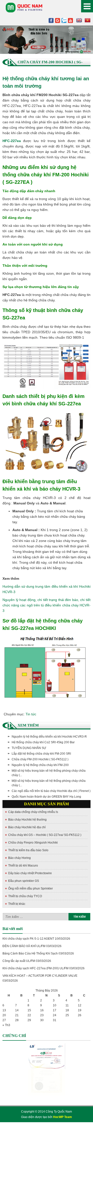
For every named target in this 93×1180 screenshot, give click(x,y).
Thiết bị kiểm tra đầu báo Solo (28, 850)
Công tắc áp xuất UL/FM (18, 961)
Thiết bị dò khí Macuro (23, 865)
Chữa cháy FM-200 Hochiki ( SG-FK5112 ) (40, 759)
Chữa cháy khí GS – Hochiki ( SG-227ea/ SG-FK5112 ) (44, 835)
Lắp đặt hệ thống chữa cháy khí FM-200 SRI (41, 753)
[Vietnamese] (88, 20)
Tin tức (31, 714)
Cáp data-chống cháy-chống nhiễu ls (33, 812)
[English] (79, 20)
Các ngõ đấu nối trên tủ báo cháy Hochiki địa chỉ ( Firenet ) (51, 791)
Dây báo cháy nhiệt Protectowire (30, 873)
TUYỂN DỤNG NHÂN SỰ (29, 748)
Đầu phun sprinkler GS (23, 881)
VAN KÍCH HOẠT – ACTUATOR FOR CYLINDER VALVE (39, 975)
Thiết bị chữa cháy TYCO (25, 896)
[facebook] (51, 20)
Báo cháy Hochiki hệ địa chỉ (27, 827)
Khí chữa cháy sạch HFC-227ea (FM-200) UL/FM (35, 968)
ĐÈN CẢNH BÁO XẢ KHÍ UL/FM (23, 946)
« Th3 (6, 1025)
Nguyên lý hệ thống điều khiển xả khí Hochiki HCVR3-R (49, 736)
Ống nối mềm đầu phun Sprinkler (30, 888)
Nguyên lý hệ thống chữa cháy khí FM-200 (40, 765)
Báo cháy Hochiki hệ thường (27, 819)
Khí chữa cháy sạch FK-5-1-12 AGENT (28, 938)
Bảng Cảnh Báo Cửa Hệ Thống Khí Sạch (30, 953)
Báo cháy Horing (19, 858)
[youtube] (70, 20)
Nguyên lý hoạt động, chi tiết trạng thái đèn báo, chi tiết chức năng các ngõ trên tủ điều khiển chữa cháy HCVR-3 (46, 605)
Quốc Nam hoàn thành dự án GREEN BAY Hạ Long (46, 796)
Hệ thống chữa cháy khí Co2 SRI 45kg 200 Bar (43, 742)
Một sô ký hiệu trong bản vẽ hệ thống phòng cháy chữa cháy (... (49, 773)
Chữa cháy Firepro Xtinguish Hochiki (33, 842)
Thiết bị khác (16, 904)
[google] (57, 20)
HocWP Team (62, 1117)
